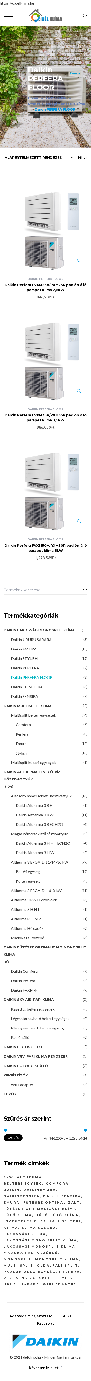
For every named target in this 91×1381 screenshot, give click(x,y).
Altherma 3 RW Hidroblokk (34, 900)
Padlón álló (20, 1037)
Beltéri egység (28, 871)
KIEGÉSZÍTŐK (16, 1075)
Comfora (23, 724)
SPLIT (46, 1278)
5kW (9, 1177)
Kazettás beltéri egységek (33, 1009)
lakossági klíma (25, 1234)
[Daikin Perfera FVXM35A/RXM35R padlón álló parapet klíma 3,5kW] (45, 359)
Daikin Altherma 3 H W (35, 852)
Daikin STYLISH (24, 658)
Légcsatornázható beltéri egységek (40, 1018)
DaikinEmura (40, 1190)
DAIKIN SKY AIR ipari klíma (29, 999)
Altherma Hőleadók (27, 928)
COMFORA (57, 1183)
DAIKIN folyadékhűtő (26, 1066)
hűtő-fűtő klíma (57, 1215)
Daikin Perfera (23, 980)
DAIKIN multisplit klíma (28, 706)
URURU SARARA (21, 1284)
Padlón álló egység (30, 1272)
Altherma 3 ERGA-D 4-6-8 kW (36, 890)
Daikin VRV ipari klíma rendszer (36, 1056)
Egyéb (10, 1094)
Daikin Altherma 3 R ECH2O (39, 824)
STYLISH (66, 1278)
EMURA (12, 1202)
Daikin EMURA (24, 649)
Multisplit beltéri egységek (33, 715)
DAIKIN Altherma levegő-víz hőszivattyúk (32, 775)
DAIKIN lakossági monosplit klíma (39, 630)
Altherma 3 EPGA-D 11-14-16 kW (39, 862)
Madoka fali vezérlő (27, 937)
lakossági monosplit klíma (39, 1246)
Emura (21, 743)
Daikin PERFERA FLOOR (45, 279)
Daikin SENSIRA (24, 696)
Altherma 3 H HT (25, 909)
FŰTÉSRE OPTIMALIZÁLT (51, 1202)
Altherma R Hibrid (26, 918)
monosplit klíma (57, 1259)
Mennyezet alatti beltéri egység (37, 1028)
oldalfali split (57, 1265)
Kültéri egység (28, 881)
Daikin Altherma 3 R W (35, 814)
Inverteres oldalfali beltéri (42, 1221)
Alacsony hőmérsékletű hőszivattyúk (41, 796)
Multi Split (18, 1265)
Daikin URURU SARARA (31, 639)
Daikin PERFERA (25, 668)
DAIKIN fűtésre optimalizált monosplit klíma (45, 951)
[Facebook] (61, 1368)
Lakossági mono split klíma (40, 1240)
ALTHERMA (29, 1177)
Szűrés (13, 1138)
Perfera (22, 734)
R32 (8, 1278)
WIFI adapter (22, 1084)
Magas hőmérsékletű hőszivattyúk (39, 833)
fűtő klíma (18, 1215)
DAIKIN (12, 1190)
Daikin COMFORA (27, 686)
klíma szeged (39, 1227)
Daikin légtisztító (23, 1047)
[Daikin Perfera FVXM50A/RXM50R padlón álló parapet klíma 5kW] (45, 489)
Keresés (85, 590)
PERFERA (69, 1272)
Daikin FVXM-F (24, 990)
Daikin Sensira (62, 1196)
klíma (11, 1227)
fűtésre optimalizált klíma (40, 1209)
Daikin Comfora (24, 971)
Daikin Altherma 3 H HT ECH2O (43, 843)
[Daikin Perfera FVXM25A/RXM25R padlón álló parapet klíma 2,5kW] (45, 228)
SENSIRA (25, 1278)
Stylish (21, 753)
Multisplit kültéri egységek (33, 762)
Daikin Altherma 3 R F (34, 805)
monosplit (17, 1259)
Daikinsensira (22, 1196)
